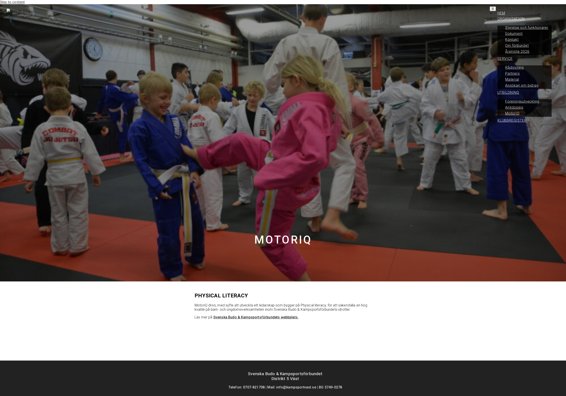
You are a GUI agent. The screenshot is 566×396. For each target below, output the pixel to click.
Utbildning (508, 92)
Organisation (511, 19)
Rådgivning (514, 67)
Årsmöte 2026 (517, 51)
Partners (512, 73)
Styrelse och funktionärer (526, 27)
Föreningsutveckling (522, 101)
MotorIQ (512, 113)
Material (512, 79)
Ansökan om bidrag (522, 85)
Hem (501, 13)
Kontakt (512, 39)
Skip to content (12, 2)
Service (505, 59)
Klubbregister (511, 120)
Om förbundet (517, 45)
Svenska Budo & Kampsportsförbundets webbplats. (255, 317)
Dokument (513, 33)
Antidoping (514, 107)
